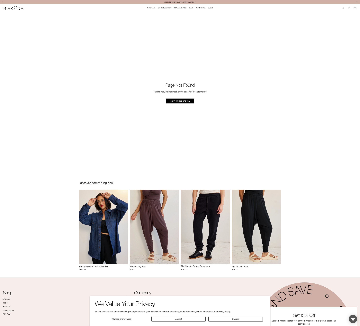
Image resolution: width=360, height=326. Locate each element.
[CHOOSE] (123, 259)
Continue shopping (180, 101)
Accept (178, 319)
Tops (5, 303)
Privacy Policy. (223, 312)
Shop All (6, 299)
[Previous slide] (83, 227)
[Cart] (355, 8)
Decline (235, 319)
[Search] (343, 8)
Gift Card (7, 314)
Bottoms (7, 307)
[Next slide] (124, 227)
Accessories (8, 310)
